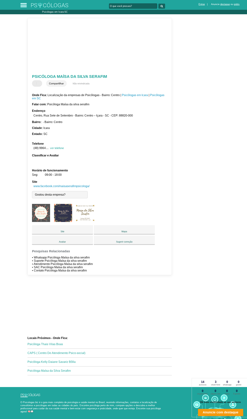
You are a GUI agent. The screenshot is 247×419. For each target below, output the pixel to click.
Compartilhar (56, 83)
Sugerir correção (124, 242)
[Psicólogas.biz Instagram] (24, 414)
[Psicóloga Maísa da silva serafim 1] (41, 221)
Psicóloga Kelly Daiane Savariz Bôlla (51, 361)
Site (62, 231)
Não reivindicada (81, 83)
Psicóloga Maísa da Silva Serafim (49, 370)
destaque (225, 4)
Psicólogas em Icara (135, 95)
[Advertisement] (97, 46)
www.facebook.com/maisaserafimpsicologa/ (61, 186)
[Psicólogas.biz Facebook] (21, 414)
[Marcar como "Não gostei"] (39, 83)
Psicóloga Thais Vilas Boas (45, 344)
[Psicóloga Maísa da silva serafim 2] (63, 221)
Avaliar (62, 242)
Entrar (202, 4)
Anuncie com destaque (220, 412)
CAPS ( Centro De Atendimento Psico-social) (56, 353)
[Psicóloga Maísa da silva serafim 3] (85, 221)
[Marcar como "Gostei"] (35, 83)
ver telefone (57, 148)
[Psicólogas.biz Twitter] (23, 414)
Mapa (124, 231)
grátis (237, 4)
